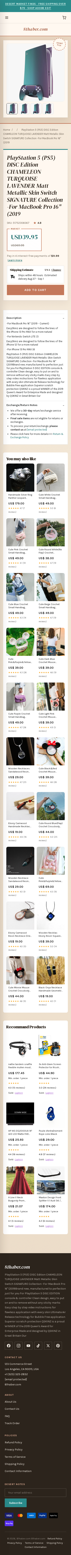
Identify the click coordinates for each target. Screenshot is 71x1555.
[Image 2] (24, 108)
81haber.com (35, 29)
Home (6, 129)
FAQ (7, 1416)
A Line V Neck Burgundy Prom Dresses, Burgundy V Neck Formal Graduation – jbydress (20, 1199)
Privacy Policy (13, 1449)
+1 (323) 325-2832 (16, 1374)
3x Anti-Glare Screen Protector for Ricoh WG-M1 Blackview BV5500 (50, 1066)
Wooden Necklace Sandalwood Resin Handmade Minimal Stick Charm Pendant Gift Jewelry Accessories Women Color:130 (19, 880)
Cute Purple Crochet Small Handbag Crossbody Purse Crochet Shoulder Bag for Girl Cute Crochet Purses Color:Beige (20, 715)
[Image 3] (36, 108)
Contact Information (18, 1471)
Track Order (12, 1423)
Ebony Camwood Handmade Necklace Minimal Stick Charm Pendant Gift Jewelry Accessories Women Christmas (19, 825)
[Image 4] (48, 108)
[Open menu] (6, 17)
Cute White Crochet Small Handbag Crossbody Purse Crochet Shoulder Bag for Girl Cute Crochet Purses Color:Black (50, 496)
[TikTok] (38, 1346)
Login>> (19, 1092)
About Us (10, 1401)
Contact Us (12, 1409)
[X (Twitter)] (48, 1346)
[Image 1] (12, 108)
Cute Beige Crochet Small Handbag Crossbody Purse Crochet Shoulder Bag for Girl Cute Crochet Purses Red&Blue (50, 606)
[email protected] (37, 429)
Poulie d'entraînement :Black (50, 1132)
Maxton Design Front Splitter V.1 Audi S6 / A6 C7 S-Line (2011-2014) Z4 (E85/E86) (50, 1199)
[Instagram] (18, 1346)
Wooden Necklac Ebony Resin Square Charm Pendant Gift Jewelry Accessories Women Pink (50, 934)
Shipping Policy (14, 1464)
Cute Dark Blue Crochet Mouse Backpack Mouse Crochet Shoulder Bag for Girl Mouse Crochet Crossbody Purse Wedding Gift (50, 661)
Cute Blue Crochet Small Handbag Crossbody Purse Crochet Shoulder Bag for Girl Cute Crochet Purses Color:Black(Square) (20, 606)
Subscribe (15, 1503)
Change (56, 270)
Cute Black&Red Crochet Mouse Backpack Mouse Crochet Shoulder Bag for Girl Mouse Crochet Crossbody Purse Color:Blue (50, 770)
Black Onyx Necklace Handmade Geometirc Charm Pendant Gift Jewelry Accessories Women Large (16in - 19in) (51, 989)
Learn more (15, 260)
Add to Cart (35, 290)
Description (14, 318)
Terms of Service (15, 1457)
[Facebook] (9, 1346)
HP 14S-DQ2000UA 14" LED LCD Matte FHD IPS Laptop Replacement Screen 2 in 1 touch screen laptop (20, 1132)
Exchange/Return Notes (22, 405)
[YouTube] (28, 1346)
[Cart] (64, 17)
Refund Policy (13, 1442)
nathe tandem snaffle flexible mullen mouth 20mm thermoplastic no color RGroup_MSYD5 (20, 1066)
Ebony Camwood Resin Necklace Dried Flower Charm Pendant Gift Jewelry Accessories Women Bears (20, 934)
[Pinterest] (58, 1346)
